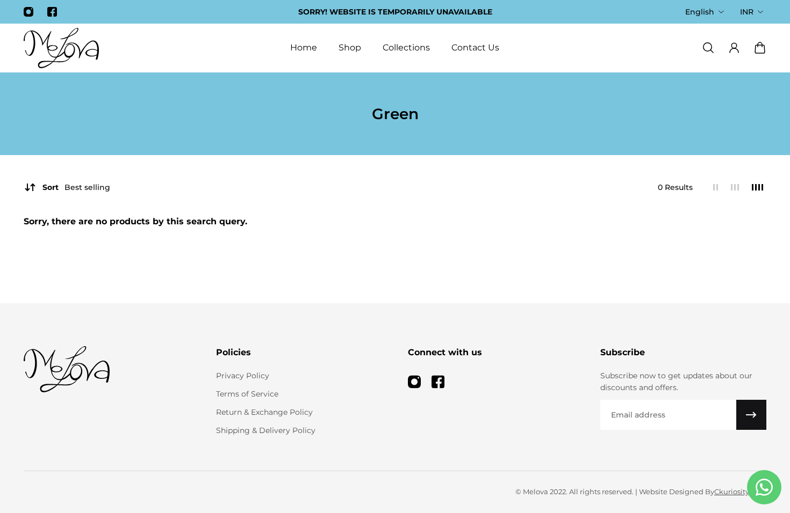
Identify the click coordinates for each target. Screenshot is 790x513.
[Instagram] (28, 12)
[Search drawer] (708, 48)
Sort (76, 187)
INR (746, 12)
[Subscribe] (751, 415)
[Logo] (61, 48)
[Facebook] (52, 12)
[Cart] (760, 48)
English (699, 12)
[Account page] (734, 48)
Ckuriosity (731, 491)
